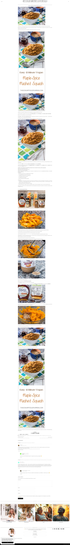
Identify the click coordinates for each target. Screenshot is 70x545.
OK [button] (7, 542)
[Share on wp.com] (27, 434)
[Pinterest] (32, 433)
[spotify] (61, 528)
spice (50, 435)
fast (34, 435)
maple (38, 435)
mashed (40, 435)
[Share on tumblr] (24, 434)
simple (48, 435)
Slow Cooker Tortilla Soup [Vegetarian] (46, 437)
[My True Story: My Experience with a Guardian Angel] (9, 512)
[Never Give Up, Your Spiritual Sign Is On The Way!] (43, 512)
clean (30, 435)
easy (32, 435)
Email (19, 490)
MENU (2, 1)
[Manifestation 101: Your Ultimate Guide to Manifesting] (26, 512)
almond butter (28, 283)
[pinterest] (56, 528)
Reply (21, 457)
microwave (43, 435)
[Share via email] (20, 434)
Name (19, 487)
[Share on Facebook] (21, 434)
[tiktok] (60, 528)
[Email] (38, 433)
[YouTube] (33, 433)
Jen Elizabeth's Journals (35, 1)
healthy (36, 435)
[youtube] (58, 528)
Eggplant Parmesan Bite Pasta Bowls (23, 437)
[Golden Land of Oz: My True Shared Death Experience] (61, 512)
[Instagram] (31, 433)
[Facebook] (36, 433)
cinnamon (28, 435)
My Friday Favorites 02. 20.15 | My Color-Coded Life (27, 442)
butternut (24, 435)
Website (19, 493)
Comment (19, 479)
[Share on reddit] (26, 434)
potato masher (23, 259)
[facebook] (54, 528)
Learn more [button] (10, 540)
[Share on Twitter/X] (22, 434)
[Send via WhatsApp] (25, 434)
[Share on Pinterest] (23, 434)
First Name (35, 531)
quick (46, 435)
